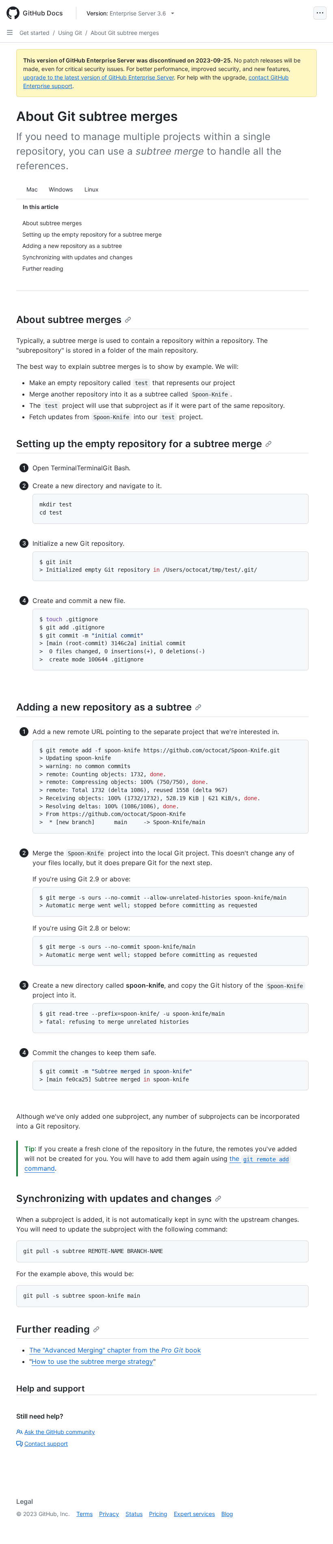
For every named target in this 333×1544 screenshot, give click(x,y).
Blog (227, 1513)
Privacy (109, 1513)
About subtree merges (68, 319)
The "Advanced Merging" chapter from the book (115, 1350)
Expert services (194, 1513)
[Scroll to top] (315, 1526)
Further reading (53, 1329)
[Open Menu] (320, 12)
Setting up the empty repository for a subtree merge (139, 444)
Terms (84, 1513)
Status (134, 1513)
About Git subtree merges (125, 32)
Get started (34, 32)
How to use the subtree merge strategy (92, 1361)
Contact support (46, 1443)
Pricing (158, 1513)
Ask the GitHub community (59, 1431)
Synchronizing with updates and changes (114, 1198)
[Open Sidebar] (9, 32)
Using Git (70, 32)
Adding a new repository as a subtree (104, 707)
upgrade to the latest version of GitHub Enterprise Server (98, 77)
